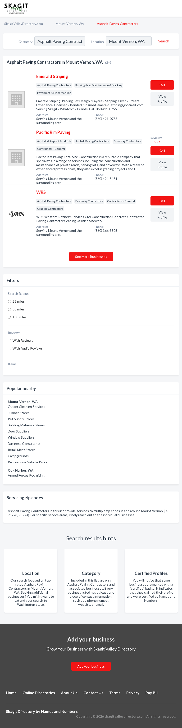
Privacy (133, 692)
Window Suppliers (21, 437)
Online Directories (39, 692)
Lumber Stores (19, 413)
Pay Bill (152, 692)
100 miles (20, 317)
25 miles (19, 301)
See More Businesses (91, 257)
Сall (162, 85)
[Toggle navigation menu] (175, 8)
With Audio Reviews (28, 348)
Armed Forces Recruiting (26, 475)
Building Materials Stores (26, 425)
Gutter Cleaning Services (26, 407)
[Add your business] (91, 660)
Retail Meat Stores (22, 450)
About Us (69, 692)
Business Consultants (24, 443)
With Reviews (23, 340)
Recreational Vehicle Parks (27, 462)
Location (97, 42)
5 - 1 (157, 142)
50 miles (19, 309)
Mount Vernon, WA (70, 24)
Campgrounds (18, 456)
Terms (114, 692)
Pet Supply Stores (21, 419)
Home (11, 692)
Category (25, 42)
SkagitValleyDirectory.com (23, 24)
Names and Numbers (59, 711)
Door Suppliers (19, 431)
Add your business (91, 666)
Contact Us (93, 692)
